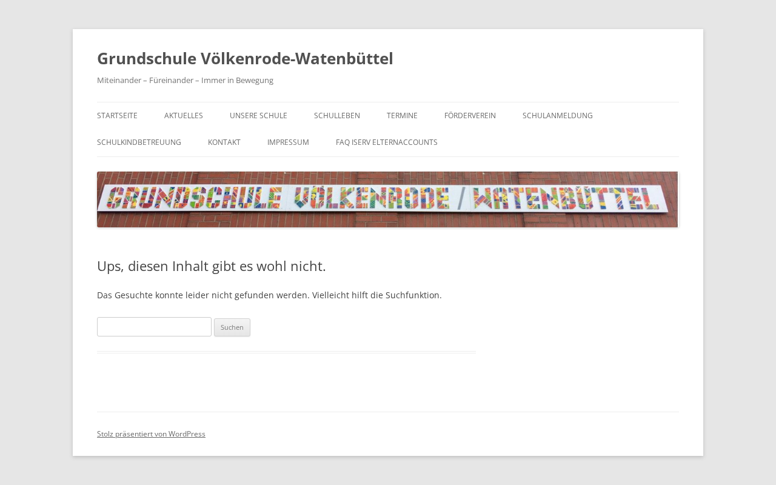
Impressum (288, 142)
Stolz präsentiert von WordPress (151, 434)
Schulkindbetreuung (139, 142)
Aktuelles (183, 115)
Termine (402, 115)
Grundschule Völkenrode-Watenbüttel (245, 58)
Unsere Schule (258, 115)
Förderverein (470, 115)
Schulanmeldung (558, 115)
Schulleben (337, 115)
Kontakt (224, 142)
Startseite (117, 115)
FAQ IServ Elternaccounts (387, 142)
